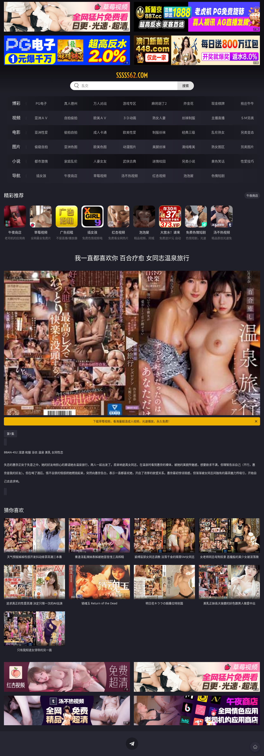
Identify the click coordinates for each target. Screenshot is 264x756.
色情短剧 (218, 176)
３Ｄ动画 (129, 118)
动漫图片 (129, 147)
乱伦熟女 (218, 132)
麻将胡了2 (159, 103)
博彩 (16, 103)
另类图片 (247, 147)
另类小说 (188, 161)
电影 (16, 132)
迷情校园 (159, 161)
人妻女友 (100, 161)
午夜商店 (70, 176)
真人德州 (70, 103)
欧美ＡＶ (100, 118)
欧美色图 (100, 147)
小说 (16, 161)
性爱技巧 (247, 161)
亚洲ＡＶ (41, 118)
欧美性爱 (129, 132)
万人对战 (100, 103)
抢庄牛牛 (247, 103)
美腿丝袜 (159, 147)
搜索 (185, 85)
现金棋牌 (218, 103)
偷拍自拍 (70, 132)
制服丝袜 (159, 132)
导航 (16, 175)
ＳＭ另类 (247, 118)
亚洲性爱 (41, 132)
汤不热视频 (129, 176)
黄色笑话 (218, 161)
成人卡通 (100, 132)
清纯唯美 (188, 147)
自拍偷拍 (70, 118)
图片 (16, 147)
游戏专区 (129, 103)
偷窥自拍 (41, 147)
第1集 (10, 434)
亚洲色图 (70, 147)
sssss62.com (132, 75)
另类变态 (247, 132)
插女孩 (41, 176)
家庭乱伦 (70, 161)
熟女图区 (218, 147)
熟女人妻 (159, 118)
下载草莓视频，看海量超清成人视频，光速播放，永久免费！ (132, 421)
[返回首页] (255, 747)
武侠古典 (129, 161)
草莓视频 (100, 176)
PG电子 (41, 103)
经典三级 (188, 132)
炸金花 (188, 103)
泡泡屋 (188, 176)
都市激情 (41, 161)
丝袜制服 (188, 118)
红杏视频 (159, 176)
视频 (16, 118)
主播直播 (218, 118)
